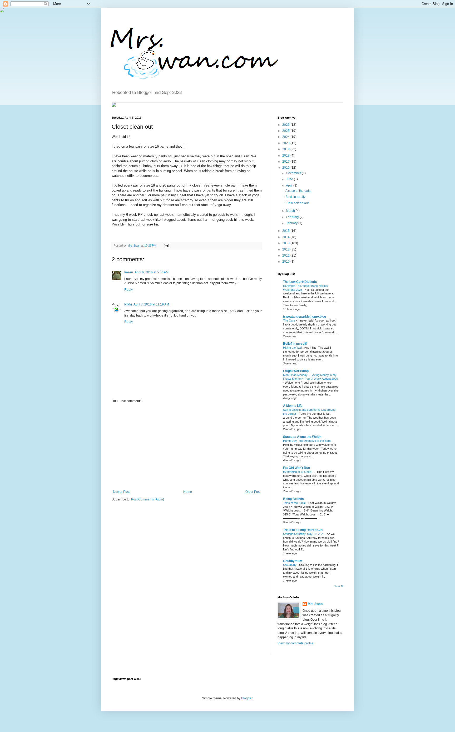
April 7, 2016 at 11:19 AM (151, 304)
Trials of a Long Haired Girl (303, 530)
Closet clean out (297, 203)
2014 (286, 237)
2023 (286, 143)
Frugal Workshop (296, 371)
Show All (338, 586)
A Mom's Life (293, 406)
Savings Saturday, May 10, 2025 (304, 533)
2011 (286, 255)
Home (187, 492)
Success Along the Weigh (302, 437)
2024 (286, 137)
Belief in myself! (295, 343)
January (292, 223)
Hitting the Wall (293, 347)
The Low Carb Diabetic (300, 282)
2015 (286, 231)
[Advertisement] (187, 446)
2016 (286, 167)
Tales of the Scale (294, 502)
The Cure (289, 320)
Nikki (128, 304)
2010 (286, 261)
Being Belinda (293, 499)
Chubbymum (292, 561)
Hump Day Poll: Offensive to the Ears (307, 440)
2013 (286, 243)
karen (128, 272)
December (294, 173)
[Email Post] (166, 245)
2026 (286, 125)
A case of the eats (297, 191)
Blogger (246, 698)
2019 (286, 149)
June (290, 179)
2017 (286, 161)
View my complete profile (295, 643)
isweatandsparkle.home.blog (304, 316)
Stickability (290, 564)
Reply (128, 290)
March (291, 211)
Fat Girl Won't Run (296, 468)
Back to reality (295, 197)
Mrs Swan (134, 245)
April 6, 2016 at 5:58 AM (152, 272)
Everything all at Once (297, 471)
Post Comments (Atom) (147, 499)
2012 (286, 249)
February (293, 217)
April (289, 185)
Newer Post (121, 492)
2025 (286, 131)
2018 (286, 155)
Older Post (252, 492)
